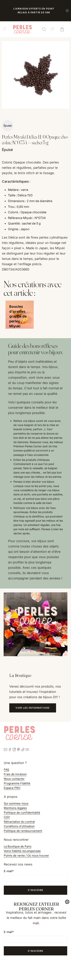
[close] (67, 902)
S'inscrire (35, 950)
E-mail (9, 932)
